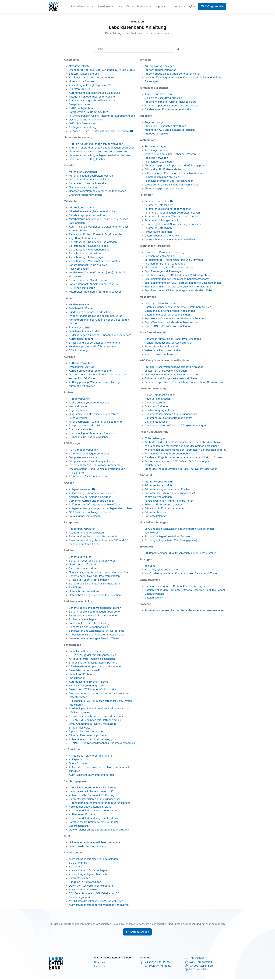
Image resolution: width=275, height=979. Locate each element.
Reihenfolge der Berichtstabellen (88, 626)
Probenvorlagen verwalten (160, 69)
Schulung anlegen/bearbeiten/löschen (167, 536)
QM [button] (128, 6)
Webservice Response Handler (163, 350)
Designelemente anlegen (83, 457)
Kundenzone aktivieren (158, 94)
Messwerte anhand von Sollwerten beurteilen (172, 374)
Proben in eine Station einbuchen (89, 437)
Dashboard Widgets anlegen (86, 119)
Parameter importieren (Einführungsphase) (94, 799)
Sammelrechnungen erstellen (162, 176)
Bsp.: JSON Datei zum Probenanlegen (167, 326)
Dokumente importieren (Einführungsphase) (171, 414)
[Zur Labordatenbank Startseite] (54, 6)
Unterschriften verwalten (84, 591)
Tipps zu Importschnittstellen (86, 731)
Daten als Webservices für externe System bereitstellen (178, 306)
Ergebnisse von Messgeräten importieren (93, 662)
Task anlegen (77, 222)
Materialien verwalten (82, 171)
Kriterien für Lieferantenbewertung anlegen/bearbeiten (101, 147)
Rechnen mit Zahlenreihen (160, 255)
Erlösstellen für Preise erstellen (163, 169)
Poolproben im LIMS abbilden (86, 425)
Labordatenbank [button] (81, 6)
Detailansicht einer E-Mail (84, 331)
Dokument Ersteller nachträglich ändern (168, 417)
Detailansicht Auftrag (81, 366)
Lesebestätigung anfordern (161, 410)
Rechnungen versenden (158, 150)
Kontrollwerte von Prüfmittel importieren (169, 500)
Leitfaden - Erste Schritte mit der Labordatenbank (99, 131)
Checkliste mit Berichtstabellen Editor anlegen (96, 634)
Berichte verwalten (80, 556)
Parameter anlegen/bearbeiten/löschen (168, 208)
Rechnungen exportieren (159, 161)
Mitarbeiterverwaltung (82, 207)
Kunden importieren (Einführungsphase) (92, 346)
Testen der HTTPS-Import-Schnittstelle (92, 689)
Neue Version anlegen (158, 398)
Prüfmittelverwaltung (157, 481)
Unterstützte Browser (82, 81)
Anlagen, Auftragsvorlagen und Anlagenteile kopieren (101, 508)
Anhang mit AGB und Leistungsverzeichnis (170, 129)
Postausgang (77, 327)
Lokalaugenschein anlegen (85, 516)
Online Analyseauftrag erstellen (163, 97)
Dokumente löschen (156, 421)
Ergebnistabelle (78, 410)
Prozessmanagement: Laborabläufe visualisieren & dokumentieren (184, 610)
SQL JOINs (75, 866)
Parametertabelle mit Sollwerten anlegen (93, 615)
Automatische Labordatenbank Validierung (94, 92)
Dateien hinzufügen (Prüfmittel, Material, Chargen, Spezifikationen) (185, 589)
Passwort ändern (79, 268)
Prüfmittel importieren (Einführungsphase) (170, 493)
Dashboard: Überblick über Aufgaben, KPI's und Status (102, 69)
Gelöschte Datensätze (82, 123)
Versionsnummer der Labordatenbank (91, 77)
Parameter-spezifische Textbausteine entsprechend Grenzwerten (184, 382)
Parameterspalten (79, 878)
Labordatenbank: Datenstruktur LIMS (91, 791)
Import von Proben (80, 674)
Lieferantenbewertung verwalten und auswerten (98, 151)
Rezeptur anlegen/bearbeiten (86, 532)
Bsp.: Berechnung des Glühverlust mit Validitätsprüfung (178, 275)
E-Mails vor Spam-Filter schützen (89, 579)
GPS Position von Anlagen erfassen (90, 512)
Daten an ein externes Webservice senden (170, 310)
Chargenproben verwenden (85, 194)
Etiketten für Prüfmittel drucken (164, 504)
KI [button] (118, 6)
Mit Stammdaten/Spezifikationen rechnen (169, 267)
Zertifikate (75, 587)
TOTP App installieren (82, 287)
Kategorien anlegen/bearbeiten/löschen (92, 96)
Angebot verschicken (157, 133)
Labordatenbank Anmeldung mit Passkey (93, 284)
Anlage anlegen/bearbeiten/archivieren (92, 493)
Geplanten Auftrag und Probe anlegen (91, 500)
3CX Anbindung (78, 350)
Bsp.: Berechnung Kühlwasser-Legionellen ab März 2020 (178, 290)
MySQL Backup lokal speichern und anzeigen (96, 901)
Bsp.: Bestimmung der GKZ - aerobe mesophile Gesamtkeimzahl (183, 282)
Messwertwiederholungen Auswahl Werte (94, 638)
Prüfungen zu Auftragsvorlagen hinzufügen (94, 504)
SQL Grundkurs (78, 862)
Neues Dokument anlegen (160, 394)
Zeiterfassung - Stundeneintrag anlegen (93, 241)
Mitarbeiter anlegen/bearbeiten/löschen (92, 211)
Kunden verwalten (79, 304)
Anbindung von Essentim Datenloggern (92, 739)
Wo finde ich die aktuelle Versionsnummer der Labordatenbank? (183, 442)
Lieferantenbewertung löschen (87, 159)
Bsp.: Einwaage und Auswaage (163, 271)
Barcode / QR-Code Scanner (162, 569)
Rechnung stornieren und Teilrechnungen (169, 180)
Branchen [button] (142, 6)
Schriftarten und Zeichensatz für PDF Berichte (96, 630)
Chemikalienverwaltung (83, 187)
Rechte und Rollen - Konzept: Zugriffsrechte (95, 234)
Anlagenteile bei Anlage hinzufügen (90, 496)
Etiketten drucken (79, 89)
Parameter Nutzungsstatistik (162, 220)
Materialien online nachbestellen (88, 183)
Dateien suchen (154, 597)
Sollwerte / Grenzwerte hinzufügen (166, 370)
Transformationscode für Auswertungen (168, 342)
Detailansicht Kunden (81, 308)
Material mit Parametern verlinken (89, 179)
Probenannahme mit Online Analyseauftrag (170, 101)
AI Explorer (75, 759)
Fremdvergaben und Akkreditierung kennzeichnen (174, 224)
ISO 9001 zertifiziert (201, 965)
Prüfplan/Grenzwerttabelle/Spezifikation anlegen (174, 366)
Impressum (100, 966)
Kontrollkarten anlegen (158, 496)
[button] (192, 6)
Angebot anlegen (155, 122)
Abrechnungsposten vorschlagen (164, 188)
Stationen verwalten (81, 429)
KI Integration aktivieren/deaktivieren (91, 755)
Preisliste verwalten (156, 157)
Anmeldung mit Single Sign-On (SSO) (91, 85)
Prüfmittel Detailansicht (159, 485)
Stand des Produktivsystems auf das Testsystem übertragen (181, 468)
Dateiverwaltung (154, 593)
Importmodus (77, 677)
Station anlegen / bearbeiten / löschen (92, 433)
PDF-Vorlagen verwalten (83, 449)
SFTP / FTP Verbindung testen (87, 685)
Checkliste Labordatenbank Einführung (92, 787)
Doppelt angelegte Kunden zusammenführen (95, 315)
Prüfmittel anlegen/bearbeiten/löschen (167, 489)
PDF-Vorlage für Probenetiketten (88, 476)
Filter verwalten (78, 417)
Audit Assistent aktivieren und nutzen (91, 774)
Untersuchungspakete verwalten (164, 235)
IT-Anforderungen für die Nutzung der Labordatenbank (102, 115)
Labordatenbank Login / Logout (88, 264)
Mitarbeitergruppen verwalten (87, 215)
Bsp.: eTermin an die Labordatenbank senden (171, 322)
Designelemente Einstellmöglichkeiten (91, 461)
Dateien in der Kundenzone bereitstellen (168, 109)
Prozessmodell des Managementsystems (93, 810)
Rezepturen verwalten (82, 528)
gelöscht (150, 565)
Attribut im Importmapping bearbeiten (92, 658)
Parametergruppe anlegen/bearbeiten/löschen (172, 212)
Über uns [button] (177, 6)
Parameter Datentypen (158, 227)
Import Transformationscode (162, 354)
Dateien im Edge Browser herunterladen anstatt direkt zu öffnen (183, 457)
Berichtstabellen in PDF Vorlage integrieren (94, 465)
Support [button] (160, 6)
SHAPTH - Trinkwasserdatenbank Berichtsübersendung (102, 742)
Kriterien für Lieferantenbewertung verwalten (96, 143)
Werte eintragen (78, 406)
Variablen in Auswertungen (85, 881)
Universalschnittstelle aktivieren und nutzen (95, 842)
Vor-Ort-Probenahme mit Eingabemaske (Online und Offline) (181, 573)
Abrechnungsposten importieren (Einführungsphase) (176, 165)
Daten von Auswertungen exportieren (91, 885)
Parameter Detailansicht (159, 205)
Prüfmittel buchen (155, 512)
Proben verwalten (79, 398)
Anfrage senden (139, 931)
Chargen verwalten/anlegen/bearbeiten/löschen (97, 190)
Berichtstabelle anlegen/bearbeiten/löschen (95, 607)
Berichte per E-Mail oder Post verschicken (94, 575)
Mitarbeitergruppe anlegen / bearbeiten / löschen (98, 219)
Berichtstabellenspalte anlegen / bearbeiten (95, 611)
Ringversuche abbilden (158, 231)
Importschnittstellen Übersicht (87, 651)
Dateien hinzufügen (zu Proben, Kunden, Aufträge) (175, 586)
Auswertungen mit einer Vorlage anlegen (93, 858)
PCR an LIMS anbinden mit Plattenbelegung (95, 720)
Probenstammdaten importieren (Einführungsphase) (100, 802)
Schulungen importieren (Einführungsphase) (171, 540)
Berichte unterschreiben (83, 568)
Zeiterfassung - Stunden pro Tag (88, 245)
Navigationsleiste (79, 66)
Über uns (99, 962)
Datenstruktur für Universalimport (89, 846)
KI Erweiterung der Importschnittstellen (92, 654)
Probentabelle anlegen (82, 619)
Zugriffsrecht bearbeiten (83, 238)
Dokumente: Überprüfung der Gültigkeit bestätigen (175, 425)
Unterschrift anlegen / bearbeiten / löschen (95, 595)
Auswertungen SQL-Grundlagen (88, 870)
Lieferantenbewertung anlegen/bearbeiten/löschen (99, 155)
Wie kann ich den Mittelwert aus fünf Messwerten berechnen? (182, 445)
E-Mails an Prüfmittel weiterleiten (164, 508)
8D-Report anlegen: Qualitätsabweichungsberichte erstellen (180, 553)
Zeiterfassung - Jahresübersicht (88, 253)
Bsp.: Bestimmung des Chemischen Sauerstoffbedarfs (177, 278)
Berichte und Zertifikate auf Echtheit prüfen (95, 583)
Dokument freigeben (157, 406)
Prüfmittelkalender (156, 516)
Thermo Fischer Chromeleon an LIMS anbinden (97, 716)
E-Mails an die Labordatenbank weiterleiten (95, 342)
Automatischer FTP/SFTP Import (88, 681)
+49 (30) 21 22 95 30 (156, 962)
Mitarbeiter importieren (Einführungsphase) (95, 291)
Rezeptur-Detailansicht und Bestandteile (93, 536)
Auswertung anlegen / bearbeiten (89, 874)
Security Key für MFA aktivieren (88, 280)
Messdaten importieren (83, 670)
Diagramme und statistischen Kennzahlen (93, 414)
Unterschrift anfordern (82, 564)
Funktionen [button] (104, 6)
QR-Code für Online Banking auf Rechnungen (171, 184)
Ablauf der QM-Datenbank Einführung (91, 795)
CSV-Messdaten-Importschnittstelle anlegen (95, 666)
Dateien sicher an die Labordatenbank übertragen (99, 829)
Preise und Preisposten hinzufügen (165, 125)
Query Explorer (78, 763)
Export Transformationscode (162, 346)
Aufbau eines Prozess (82, 814)
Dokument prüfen (155, 402)
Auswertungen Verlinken (83, 889)
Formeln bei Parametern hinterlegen (166, 252)
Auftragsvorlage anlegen (159, 66)
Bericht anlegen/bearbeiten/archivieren (92, 560)
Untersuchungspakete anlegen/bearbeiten (170, 239)
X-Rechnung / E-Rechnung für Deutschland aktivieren (176, 173)
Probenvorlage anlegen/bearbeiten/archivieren (172, 73)
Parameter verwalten (157, 201)
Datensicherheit (198, 958)
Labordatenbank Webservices (162, 303)
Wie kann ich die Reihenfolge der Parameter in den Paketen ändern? (185, 449)
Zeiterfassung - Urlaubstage (86, 257)
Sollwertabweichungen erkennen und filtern (171, 378)
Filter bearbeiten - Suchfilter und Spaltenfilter (96, 421)
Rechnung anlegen (155, 146)
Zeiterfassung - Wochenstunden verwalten (94, 261)
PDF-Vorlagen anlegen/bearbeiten (89, 453)
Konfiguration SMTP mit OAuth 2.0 (89, 111)
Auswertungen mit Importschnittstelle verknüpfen (99, 904)
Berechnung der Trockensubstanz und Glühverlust (174, 259)
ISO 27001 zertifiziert (202, 961)
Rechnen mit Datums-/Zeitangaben (165, 263)
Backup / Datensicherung (84, 73)
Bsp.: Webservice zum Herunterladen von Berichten (175, 318)
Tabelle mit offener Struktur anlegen (90, 623)
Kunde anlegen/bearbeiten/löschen (89, 312)
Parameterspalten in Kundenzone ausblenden (171, 105)
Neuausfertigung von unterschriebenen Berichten (98, 572)
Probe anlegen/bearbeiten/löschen (89, 402)
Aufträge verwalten (80, 363)
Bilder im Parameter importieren (88, 735)
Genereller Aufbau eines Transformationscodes (173, 338)
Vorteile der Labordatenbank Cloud (90, 806)
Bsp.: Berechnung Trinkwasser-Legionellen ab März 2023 (179, 286)
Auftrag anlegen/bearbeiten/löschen (90, 370)
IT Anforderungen (155, 438)
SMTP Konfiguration (81, 108)
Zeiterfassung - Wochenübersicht (89, 249)
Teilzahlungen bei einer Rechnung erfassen (170, 154)
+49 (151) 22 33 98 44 (157, 966)
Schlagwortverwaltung (82, 127)
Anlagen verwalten (80, 489)
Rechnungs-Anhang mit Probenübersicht (169, 453)
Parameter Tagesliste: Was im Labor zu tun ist (172, 216)
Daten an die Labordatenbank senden (167, 314)
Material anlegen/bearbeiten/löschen (91, 175)
